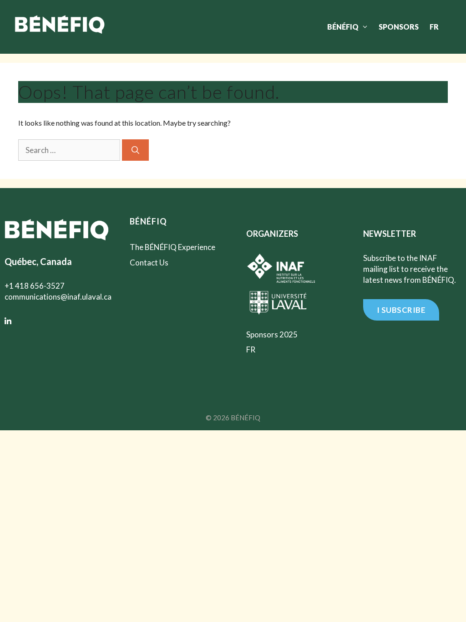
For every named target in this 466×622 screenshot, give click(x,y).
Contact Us (149, 262)
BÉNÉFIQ (343, 26)
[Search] (135, 150)
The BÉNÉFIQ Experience (172, 247)
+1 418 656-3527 (35, 286)
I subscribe (401, 310)
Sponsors (399, 26)
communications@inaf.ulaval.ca (58, 296)
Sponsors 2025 (272, 334)
